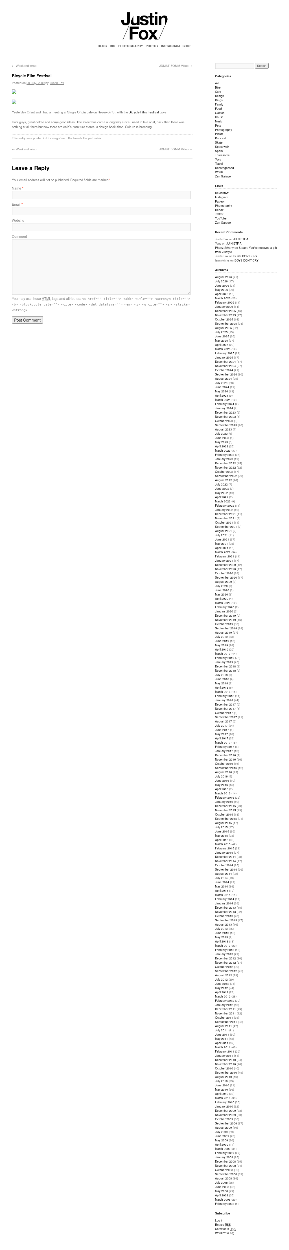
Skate (219, 142)
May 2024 (221, 391)
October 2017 (224, 713)
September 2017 (226, 717)
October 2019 (224, 624)
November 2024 (225, 366)
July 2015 (221, 827)
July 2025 (221, 332)
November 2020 (225, 569)
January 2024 (224, 408)
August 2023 (223, 429)
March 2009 (223, 1149)
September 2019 (226, 628)
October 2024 (224, 370)
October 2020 (224, 573)
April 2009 (221, 1144)
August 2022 (223, 480)
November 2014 (225, 861)
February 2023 (224, 455)
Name (17, 188)
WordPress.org (224, 1233)
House (219, 117)
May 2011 (221, 1039)
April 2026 (221, 294)
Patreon (220, 201)
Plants (219, 134)
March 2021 (223, 552)
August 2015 (223, 823)
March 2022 (223, 501)
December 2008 (225, 1161)
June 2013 (222, 933)
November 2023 (225, 417)
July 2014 (221, 878)
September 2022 (226, 476)
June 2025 (222, 336)
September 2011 (226, 1022)
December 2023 (225, 412)
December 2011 (225, 1009)
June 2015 (222, 831)
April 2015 (221, 840)
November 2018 (225, 671)
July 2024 (221, 383)
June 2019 (222, 641)
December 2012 (225, 958)
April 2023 (221, 446)
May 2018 (221, 683)
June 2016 (222, 781)
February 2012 (224, 1001)
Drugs (219, 100)
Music (218, 121)
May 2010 (221, 1089)
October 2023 (224, 421)
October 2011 (224, 1018)
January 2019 (224, 662)
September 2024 (226, 374)
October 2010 (224, 1068)
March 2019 (223, 654)
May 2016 (221, 785)
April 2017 (221, 738)
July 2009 (221, 1132)
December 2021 (225, 514)
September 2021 (226, 527)
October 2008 (224, 1170)
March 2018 (223, 692)
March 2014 (223, 895)
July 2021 (221, 535)
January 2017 (224, 751)
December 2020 (225, 565)
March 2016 (223, 793)
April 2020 (221, 599)
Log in (219, 1220)
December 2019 (225, 616)
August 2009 (223, 1128)
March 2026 (223, 298)
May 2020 (221, 594)
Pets (218, 126)
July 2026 (221, 281)
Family (219, 104)
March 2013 (223, 946)
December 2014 (225, 857)
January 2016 (224, 802)
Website (18, 220)
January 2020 (224, 611)
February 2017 (224, 747)
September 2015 (226, 819)
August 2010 (223, 1077)
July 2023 (221, 434)
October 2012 (224, 967)
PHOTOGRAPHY (130, 46)
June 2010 (222, 1085)
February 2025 (224, 353)
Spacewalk (222, 147)
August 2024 (223, 379)
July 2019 (221, 637)
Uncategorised (56, 138)
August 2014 (223, 874)
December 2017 (225, 704)
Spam (219, 151)
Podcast (220, 138)
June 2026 (222, 285)
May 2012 (221, 988)
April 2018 (221, 687)
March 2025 (223, 349)
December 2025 (225, 311)
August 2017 (223, 721)
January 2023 (224, 459)
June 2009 (222, 1136)
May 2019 (221, 645)
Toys (218, 159)
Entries (223, 1225)
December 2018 (225, 666)
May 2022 (221, 493)
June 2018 (222, 679)
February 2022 (224, 506)
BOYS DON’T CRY (245, 256)
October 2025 (224, 319)
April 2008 (221, 1195)
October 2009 (224, 1119)
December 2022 (225, 463)
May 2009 (221, 1140)
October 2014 (224, 865)
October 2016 (224, 764)
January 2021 (224, 561)
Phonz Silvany (224, 248)
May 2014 (221, 886)
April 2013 (221, 941)
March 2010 (223, 1098)
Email (17, 204)
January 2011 (224, 1056)
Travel (219, 164)
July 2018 (221, 675)
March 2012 (223, 996)
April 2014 (221, 891)
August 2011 (223, 1026)
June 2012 (222, 984)
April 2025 (221, 345)
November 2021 (225, 518)
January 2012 (224, 1005)
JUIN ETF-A (241, 239)
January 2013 (224, 954)
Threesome (222, 155)
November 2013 (225, 912)
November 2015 (225, 810)
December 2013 (225, 908)
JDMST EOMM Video (175, 65)
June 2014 (222, 882)
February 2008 (224, 1204)
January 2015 (224, 852)
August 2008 (223, 1178)
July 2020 (221, 586)
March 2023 (223, 450)
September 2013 (226, 920)
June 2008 (222, 1187)
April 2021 (221, 548)
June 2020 (222, 590)
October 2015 (224, 814)
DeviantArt (222, 193)
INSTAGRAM (170, 46)
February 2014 (224, 899)
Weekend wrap (24, 65)
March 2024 (223, 400)
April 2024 (221, 395)
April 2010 (221, 1094)
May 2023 (221, 442)
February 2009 (224, 1153)
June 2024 (222, 387)
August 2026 (223, 277)
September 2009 (226, 1123)
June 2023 (222, 438)
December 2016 (225, 755)
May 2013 (221, 937)
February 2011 (224, 1051)
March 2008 (223, 1199)
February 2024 (224, 404)
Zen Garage (223, 176)
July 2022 (221, 484)
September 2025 (226, 324)
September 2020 (226, 577)
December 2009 (225, 1111)
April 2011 (221, 1043)
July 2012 (221, 979)
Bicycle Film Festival (144, 112)
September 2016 (226, 768)
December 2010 (225, 1060)
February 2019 (224, 658)
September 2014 (226, 869)
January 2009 (224, 1157)
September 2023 (226, 425)
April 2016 (221, 789)
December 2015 (225, 806)
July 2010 (221, 1081)
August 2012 (223, 975)
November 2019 (225, 620)
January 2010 (224, 1106)
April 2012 (221, 992)
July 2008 (221, 1183)
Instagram (221, 197)
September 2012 (226, 971)
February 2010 (224, 1102)
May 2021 (221, 544)
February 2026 (224, 302)
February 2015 (224, 848)
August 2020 (223, 582)
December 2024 (225, 362)
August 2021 (223, 531)
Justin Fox (57, 82)
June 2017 (222, 730)
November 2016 (225, 759)
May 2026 (221, 290)
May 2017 (221, 734)
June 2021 (222, 539)
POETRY (152, 46)
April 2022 (221, 497)
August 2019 (223, 632)
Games (219, 113)
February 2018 (224, 696)
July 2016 (221, 776)
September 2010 (226, 1073)
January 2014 (224, 903)
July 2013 (221, 929)
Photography (223, 130)
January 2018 (224, 700)
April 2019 (221, 649)
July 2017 (221, 726)
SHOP (187, 46)
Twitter (219, 214)
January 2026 (224, 307)
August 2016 (223, 772)
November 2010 (225, 1064)
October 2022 (224, 472)
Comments (225, 1229)
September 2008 (226, 1174)
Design (219, 96)
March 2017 (223, 742)
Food (218, 109)
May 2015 (221, 836)
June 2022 (222, 489)
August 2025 (223, 328)
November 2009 (225, 1115)
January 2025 (224, 357)
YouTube (221, 218)
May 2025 (221, 340)
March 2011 (223, 1047)
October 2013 (224, 916)
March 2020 (223, 603)
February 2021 (224, 556)
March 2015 (223, 844)
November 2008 (225, 1166)
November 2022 (225, 467)
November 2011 (225, 1013)
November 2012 (225, 963)
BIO (112, 46)
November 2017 (225, 709)
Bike (218, 87)
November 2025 (225, 315)
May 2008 (221, 1191)
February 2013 (224, 950)
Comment (19, 236)
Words (219, 172)
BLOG (102, 46)
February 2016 (224, 797)
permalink (94, 138)
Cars (218, 92)
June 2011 (222, 1034)
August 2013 (223, 924)
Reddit (219, 210)
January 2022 (224, 510)
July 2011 (221, 1030)
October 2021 (224, 522)
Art (217, 83)
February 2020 (224, 607)
